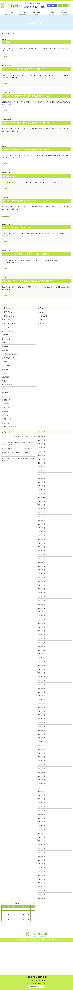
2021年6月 (41, 673)
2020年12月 (42, 696)
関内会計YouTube (7, 381)
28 (23, 919)
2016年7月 (41, 898)
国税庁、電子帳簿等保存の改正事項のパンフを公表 (26, 200)
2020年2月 (41, 734)
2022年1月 (41, 646)
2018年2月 (41, 826)
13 (18, 914)
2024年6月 (41, 535)
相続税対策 (5, 404)
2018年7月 (41, 807)
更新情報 (41, 323)
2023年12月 (42, 558)
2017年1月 (41, 875)
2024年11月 (42, 516)
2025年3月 (41, 501)
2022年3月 (41, 639)
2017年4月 (41, 864)
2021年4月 (41, 681)
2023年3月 (41, 593)
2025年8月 (41, 482)
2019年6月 (41, 765)
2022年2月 (41, 642)
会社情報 (22, 13)
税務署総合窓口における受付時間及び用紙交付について (18, 437)
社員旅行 (5, 373)
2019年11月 (42, 745)
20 (18, 916)
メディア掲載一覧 (7, 331)
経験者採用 (5, 377)
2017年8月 (41, 848)
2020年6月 (41, 719)
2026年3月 (41, 455)
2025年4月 (41, 497)
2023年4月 (41, 589)
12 (13, 914)
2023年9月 (41, 570)
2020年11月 (42, 700)
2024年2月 (41, 551)
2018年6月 (41, 810)
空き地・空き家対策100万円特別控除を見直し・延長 (27, 96)
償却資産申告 (6, 339)
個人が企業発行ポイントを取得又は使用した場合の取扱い (18, 460)
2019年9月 (41, 753)
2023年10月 (42, 566)
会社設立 (5, 396)
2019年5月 (41, 768)
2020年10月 (42, 703)
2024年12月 (42, 513)
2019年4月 (41, 772)
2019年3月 (41, 776)
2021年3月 (41, 684)
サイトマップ (6, 419)
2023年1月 (41, 600)
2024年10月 (42, 520)
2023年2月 (41, 597)
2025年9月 (41, 478)
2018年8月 (41, 803)
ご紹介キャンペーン (8, 323)
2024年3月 (41, 547)
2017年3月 (41, 868)
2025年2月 (41, 505)
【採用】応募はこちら (9, 312)
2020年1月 (41, 738)
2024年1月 (41, 555)
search (70, 5)
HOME (4, 388)
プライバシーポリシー (9, 427)
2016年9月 (41, 890)
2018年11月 (42, 791)
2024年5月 (41, 539)
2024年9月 (41, 524)
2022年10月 (42, 612)
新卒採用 (5, 350)
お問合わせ (65, 13)
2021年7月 (41, 669)
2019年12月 (42, 742)
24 (3, 919)
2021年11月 (42, 654)
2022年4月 (41, 635)
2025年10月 (42, 474)
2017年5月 (41, 860)
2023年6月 (41, 581)
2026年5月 (41, 448)
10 (3, 914)
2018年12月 (42, 787)
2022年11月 (42, 608)
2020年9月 (41, 707)
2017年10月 (42, 841)
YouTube (41, 312)
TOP (3, 33)
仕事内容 (5, 335)
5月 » (33, 903)
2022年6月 (41, 627)
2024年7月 (41, 532)
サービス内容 (12, 13)
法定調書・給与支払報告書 (10, 354)
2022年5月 (41, 631)
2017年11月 (42, 837)
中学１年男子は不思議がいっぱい (18, 227)
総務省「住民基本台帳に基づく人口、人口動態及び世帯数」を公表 (18, 444)
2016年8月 (41, 894)
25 (8, 919)
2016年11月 (42, 883)
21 (23, 916)
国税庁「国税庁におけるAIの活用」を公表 (15, 448)
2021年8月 (41, 665)
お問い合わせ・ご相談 (36, 986)
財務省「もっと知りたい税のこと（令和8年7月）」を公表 (16, 453)
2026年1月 (41, 463)
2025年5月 (41, 493)
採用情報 (51, 13)
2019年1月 (41, 784)
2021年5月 (41, 677)
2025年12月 (42, 467)
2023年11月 (42, 562)
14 (23, 914)
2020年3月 (41, 730)
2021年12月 (42, 650)
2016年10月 (42, 887)
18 (8, 916)
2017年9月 (41, 845)
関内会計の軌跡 (7, 385)
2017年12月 (42, 833)
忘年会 (4, 343)
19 (13, 916)
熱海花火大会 (9, 176)
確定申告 (5, 362)
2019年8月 (41, 757)
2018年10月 (42, 795)
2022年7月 (41, 623)
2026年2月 (41, 459)
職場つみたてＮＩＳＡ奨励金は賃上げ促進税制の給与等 (28, 281)
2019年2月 (41, 780)
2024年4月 (41, 543)
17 (3, 916)
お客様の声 (5, 415)
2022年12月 (42, 604)
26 (13, 919)
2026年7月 (41, 440)
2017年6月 (41, 856)
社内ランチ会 (6, 365)
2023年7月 (41, 577)
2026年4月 (41, 451)
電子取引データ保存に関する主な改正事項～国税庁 (26, 123)
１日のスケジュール (8, 316)
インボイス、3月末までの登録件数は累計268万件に (26, 254)
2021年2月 (41, 688)
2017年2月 (41, 871)
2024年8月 (41, 528)
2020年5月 (41, 723)
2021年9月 (41, 661)
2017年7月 (41, 852)
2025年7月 (41, 486)
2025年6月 (41, 490)
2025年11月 (42, 471)
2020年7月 (41, 715)
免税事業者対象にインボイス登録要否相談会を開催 (26, 149)
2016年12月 (42, 879)
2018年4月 (41, 818)
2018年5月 (41, 814)
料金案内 (36, 13)
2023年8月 (41, 574)
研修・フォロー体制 (8, 358)
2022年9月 (41, 616)
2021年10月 (42, 658)
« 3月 (4, 903)
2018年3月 (41, 822)
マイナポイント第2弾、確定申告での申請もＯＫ (24, 69)
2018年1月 (41, 829)
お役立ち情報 (6, 407)
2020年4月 (41, 726)
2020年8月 (41, 711)
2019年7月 (41, 761)
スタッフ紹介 (6, 327)
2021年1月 (41, 692)
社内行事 (5, 369)
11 (8, 914)
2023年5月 (41, 585)
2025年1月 (41, 509)
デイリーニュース (44, 320)
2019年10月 (42, 749)
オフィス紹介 (6, 320)
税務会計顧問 (6, 400)
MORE (5, 56)
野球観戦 (7, 42)
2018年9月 (41, 799)
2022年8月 (41, 619)
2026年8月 (41, 436)
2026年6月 (41, 444)
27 (18, 919)
